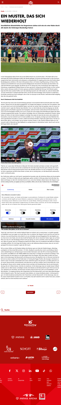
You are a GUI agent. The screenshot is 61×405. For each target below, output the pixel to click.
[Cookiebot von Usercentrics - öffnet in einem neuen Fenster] (52, 185)
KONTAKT (39, 379)
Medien (31, 379)
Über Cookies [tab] (50, 189)
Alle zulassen (49, 218)
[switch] (23, 213)
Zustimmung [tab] (10, 189)
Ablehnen (11, 218)
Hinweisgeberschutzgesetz (49, 382)
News (6, 7)
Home (2, 7)
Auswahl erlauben (30, 218)
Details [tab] (30, 189)
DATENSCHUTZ (10, 379)
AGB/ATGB (21, 380)
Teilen (31, 285)
